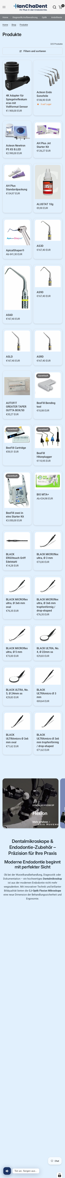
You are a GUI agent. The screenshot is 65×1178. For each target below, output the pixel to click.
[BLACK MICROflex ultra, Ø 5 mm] (17, 634)
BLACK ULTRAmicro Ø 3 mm (46, 693)
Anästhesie (56, 17)
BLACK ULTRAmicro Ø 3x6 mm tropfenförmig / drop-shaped (48, 740)
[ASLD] (17, 341)
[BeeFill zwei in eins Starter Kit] (17, 490)
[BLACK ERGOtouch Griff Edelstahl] (17, 540)
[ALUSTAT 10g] (48, 182)
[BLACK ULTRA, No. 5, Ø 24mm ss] (17, 676)
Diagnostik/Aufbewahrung (25, 17)
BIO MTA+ (43, 494)
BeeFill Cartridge (16, 447)
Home (5, 17)
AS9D (40, 292)
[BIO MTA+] (48, 481)
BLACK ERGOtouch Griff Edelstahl (16, 558)
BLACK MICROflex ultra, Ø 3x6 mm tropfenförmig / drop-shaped (47, 605)
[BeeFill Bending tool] (48, 385)
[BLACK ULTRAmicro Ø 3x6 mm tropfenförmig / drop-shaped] (48, 721)
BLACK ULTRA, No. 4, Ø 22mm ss (48, 650)
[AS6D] (17, 288)
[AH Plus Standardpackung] (17, 173)
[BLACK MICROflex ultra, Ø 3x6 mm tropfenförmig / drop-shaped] (48, 585)
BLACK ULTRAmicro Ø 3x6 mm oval (17, 738)
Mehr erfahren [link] (40, 822)
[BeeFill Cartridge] (17, 434)
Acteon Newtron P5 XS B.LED (15, 147)
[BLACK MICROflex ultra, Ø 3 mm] (48, 540)
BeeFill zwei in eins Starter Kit (15, 514)
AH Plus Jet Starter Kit (44, 145)
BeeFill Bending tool (46, 404)
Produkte (24, 25)
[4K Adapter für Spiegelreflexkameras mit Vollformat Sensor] (17, 76)
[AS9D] (48, 276)
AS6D (9, 315)
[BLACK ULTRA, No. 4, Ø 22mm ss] (48, 634)
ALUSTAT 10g (45, 204)
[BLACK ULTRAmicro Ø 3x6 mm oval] (17, 721)
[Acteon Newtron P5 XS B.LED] (17, 131)
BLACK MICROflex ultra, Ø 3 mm (47, 556)
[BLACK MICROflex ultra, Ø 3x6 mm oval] (17, 585)
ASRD (40, 356)
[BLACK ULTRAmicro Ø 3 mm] (48, 676)
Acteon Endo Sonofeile (44, 94)
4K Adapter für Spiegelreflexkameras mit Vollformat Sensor (17, 101)
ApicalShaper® (15, 250)
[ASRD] (48, 341)
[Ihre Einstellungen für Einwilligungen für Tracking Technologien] (59, 1175)
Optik (44, 17)
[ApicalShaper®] (17, 232)
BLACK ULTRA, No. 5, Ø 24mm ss (17, 691)
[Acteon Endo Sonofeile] (48, 74)
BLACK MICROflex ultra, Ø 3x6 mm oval (17, 603)
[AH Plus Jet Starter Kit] (48, 130)
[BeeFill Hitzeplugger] (48, 437)
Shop (14, 25)
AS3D (40, 245)
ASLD (9, 356)
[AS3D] (48, 230)
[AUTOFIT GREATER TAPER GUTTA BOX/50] (17, 385)
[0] (59, 7)
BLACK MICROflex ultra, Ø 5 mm (17, 650)
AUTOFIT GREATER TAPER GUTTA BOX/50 (16, 406)
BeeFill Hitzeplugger (44, 455)
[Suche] (54, 7)
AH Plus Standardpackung (16, 187)
